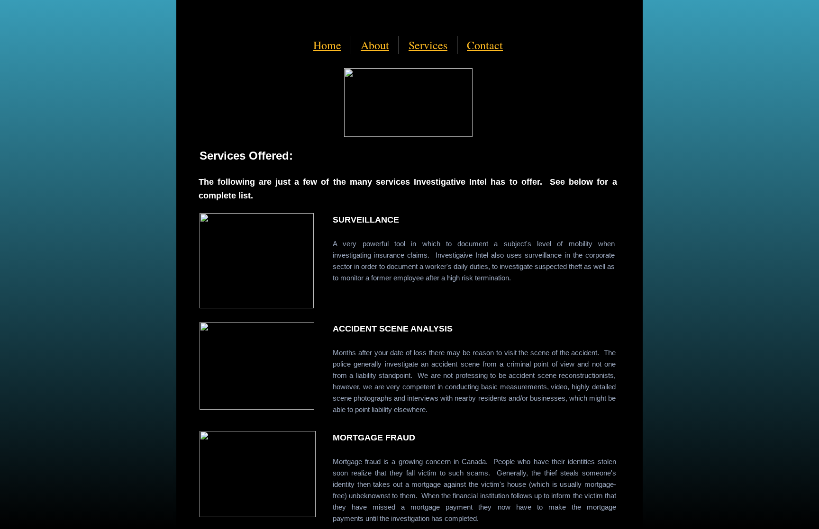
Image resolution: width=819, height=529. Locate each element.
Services (428, 45)
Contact (485, 45)
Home (327, 45)
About (375, 45)
